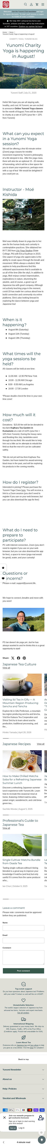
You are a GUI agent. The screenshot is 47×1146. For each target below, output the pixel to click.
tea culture (35, 1045)
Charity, (14, 39)
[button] (37, 4)
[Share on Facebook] (18, 658)
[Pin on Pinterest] (24, 658)
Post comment (23, 971)
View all (6, 668)
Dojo (31, 1048)
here (23, 490)
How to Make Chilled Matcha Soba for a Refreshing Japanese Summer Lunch (22, 780)
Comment (7, 948)
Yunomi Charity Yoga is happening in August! (18, 34)
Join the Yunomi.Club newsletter (24, 12)
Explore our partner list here (30, 26)
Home (5, 32)
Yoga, (21, 39)
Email (5, 935)
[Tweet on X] (13, 658)
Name (5, 923)
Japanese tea (22, 1045)
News (11, 32)
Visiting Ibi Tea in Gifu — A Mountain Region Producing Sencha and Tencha (20, 703)
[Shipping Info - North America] (3, 1142)
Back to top (23, 1059)
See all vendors (23, 1013)
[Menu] (43, 4)
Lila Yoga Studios (24, 251)
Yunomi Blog (31, 39)
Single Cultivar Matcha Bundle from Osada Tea (21, 861)
